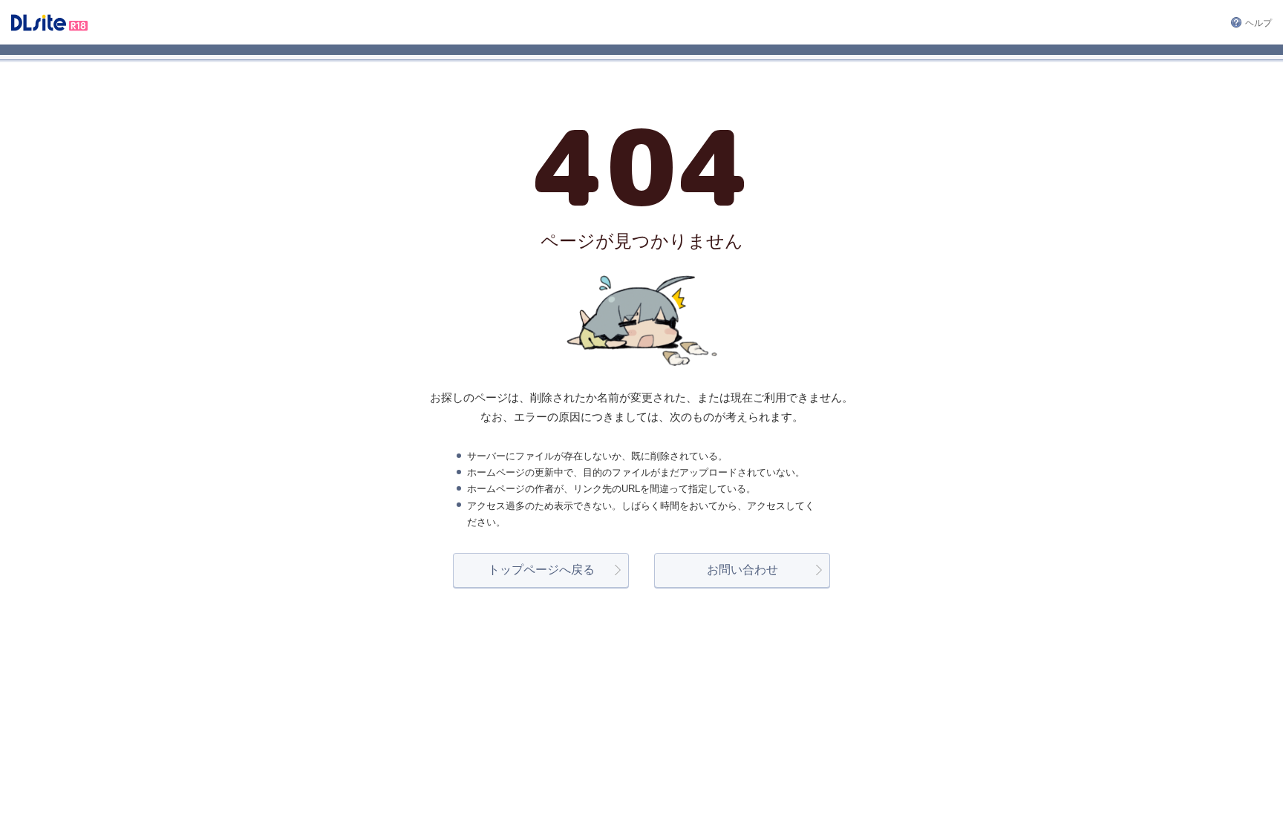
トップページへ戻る (541, 569)
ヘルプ (1258, 23)
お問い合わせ (742, 569)
